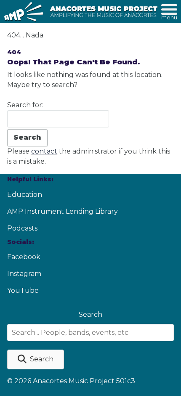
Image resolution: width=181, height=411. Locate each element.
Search (90, 314)
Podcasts (22, 228)
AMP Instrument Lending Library (62, 211)
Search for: (25, 105)
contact (44, 151)
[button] (35, 359)
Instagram (24, 274)
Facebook (23, 257)
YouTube (23, 290)
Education (24, 195)
